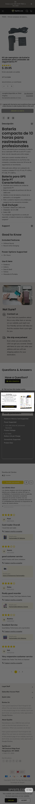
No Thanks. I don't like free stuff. (9, 409)
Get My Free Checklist (9, 406)
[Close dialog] (33, 393)
